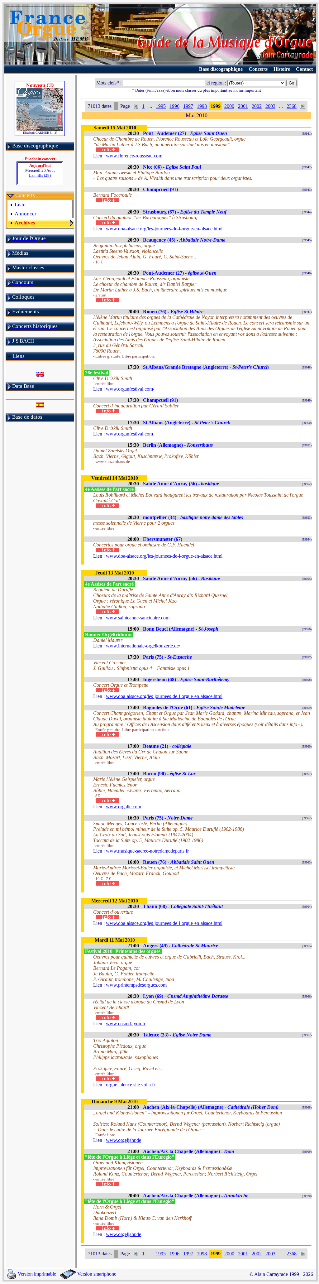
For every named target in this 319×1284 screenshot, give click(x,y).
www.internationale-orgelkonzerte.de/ (143, 645)
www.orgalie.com (123, 806)
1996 (174, 106)
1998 (202, 106)
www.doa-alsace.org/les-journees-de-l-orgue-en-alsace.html (164, 228)
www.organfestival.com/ (130, 389)
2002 (257, 106)
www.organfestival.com (129, 433)
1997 (188, 106)
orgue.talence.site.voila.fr (130, 1084)
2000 (229, 106)
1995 (161, 106)
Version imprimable (36, 1274)
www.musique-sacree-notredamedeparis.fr (147, 851)
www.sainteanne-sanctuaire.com (137, 617)
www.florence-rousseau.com (134, 155)
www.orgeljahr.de (123, 1140)
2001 (243, 106)
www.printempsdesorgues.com (136, 985)
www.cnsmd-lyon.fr (125, 1023)
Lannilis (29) (40, 175)
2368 (292, 106)
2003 (270, 106)
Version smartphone (96, 1274)
